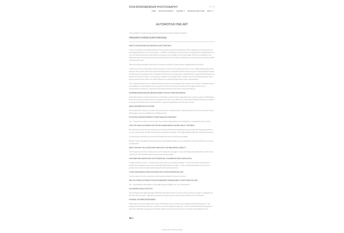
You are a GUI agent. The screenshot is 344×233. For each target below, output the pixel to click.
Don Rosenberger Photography (153, 6)
